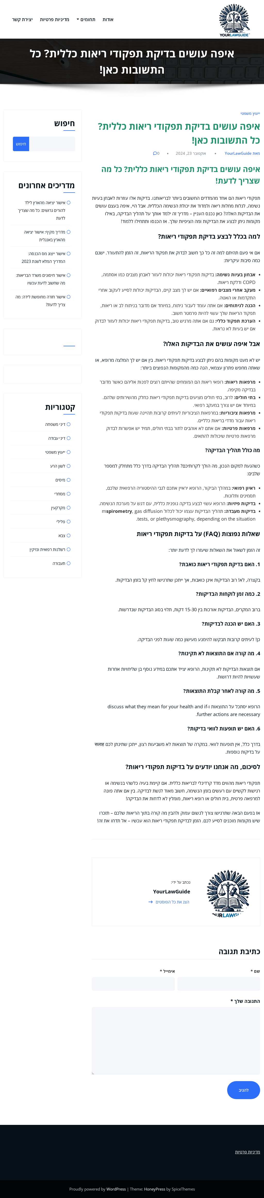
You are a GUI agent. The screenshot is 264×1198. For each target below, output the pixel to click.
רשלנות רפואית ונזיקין (47, 549)
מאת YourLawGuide (242, 153)
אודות (108, 19)
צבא (62, 535)
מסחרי (59, 494)
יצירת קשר (22, 19)
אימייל (167, 971)
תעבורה (59, 563)
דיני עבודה (56, 438)
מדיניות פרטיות (54, 19)
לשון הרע (57, 466)
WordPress (116, 1189)
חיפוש (64, 123)
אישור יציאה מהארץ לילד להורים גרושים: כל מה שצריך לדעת (41, 210)
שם (255, 971)
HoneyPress (154, 1189)
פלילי (60, 521)
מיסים (60, 480)
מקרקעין (58, 508)
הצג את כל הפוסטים (172, 902)
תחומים (87, 19)
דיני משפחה (55, 424)
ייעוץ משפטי (250, 113)
